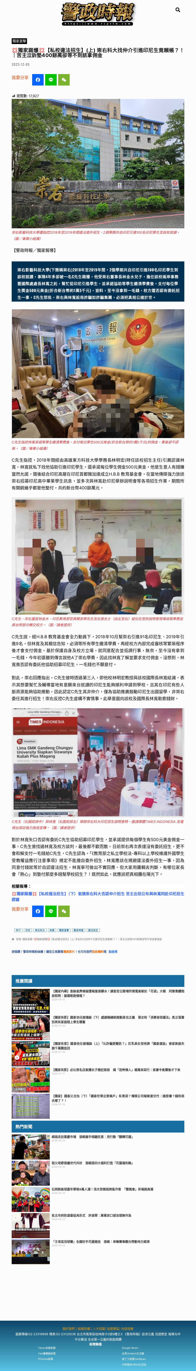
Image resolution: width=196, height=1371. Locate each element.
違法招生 (93, 930)
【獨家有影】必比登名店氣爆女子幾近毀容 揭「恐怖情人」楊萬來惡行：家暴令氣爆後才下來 (116, 1070)
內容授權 (127, 1329)
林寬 (52, 930)
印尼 (27, 930)
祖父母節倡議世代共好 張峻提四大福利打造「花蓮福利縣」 (93, 1163)
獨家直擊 (19, 41)
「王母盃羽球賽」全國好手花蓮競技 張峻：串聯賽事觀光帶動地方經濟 (101, 1242)
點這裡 (113, 951)
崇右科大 (40, 930)
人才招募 (99, 1329)
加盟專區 (113, 1329)
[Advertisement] (98, 1294)
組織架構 (84, 1329)
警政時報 (79, 930)
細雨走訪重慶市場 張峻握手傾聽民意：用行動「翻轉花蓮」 (93, 1137)
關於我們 (69, 1329)
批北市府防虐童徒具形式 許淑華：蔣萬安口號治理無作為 (91, 1215)
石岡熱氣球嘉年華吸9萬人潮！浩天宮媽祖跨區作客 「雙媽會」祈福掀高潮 (102, 1189)
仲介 (18, 930)
